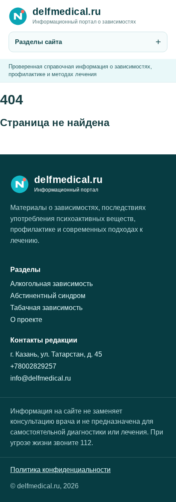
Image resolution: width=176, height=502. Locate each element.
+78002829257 (33, 366)
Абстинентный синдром (47, 295)
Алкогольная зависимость (51, 283)
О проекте (26, 319)
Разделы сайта (38, 41)
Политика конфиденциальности (60, 469)
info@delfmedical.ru (40, 378)
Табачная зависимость (46, 307)
